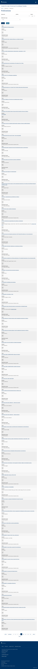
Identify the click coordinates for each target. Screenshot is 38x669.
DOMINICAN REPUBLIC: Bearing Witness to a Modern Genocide (12, 39)
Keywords (3, 14)
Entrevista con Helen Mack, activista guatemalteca (10, 523)
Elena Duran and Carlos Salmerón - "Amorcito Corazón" (11, 402)
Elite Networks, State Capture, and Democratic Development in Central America (15, 426)
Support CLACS (11, 646)
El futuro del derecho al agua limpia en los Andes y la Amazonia (12, 220)
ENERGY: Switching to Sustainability (8, 486)
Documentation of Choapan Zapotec (8, 27)
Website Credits (4, 656)
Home (2, 8)
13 (30, 634)
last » (20, 636)
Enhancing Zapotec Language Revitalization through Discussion (12, 498)
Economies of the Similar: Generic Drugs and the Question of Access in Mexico (15, 111)
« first (6, 634)
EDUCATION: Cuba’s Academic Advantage (9, 208)
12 (28, 634)
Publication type (4, 17)
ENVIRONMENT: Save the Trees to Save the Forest (10, 559)
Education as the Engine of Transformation (9, 171)
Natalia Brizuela (13, 309)
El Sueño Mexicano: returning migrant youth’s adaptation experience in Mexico (15, 318)
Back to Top (35, 667)
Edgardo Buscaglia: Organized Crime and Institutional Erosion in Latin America (15, 147)
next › (34, 634)
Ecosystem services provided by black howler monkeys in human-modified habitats (16, 123)
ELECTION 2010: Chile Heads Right (8, 378)
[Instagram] (7, 645)
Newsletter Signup (18, 646)
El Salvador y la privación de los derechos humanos (10, 270)
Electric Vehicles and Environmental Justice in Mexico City (11, 390)
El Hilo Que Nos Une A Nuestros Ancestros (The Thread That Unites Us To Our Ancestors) (17, 234)
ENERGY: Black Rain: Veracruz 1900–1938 (9, 474)
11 (26, 634)
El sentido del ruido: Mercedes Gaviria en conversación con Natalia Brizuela (14, 306)
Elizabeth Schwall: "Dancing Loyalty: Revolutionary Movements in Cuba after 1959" (15, 438)
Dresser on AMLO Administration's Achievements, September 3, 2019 (13, 51)
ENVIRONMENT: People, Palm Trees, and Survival (10, 535)
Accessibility (3, 662)
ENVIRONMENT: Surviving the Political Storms (9, 571)
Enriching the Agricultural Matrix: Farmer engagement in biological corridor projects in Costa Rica (18, 510)
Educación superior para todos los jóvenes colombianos (11, 159)
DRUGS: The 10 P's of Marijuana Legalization (9, 75)
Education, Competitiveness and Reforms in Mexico (10, 196)
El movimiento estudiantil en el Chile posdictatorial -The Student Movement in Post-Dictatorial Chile (18, 258)
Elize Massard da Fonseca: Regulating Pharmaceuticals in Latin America (14, 450)
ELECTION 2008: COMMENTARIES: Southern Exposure (11, 366)
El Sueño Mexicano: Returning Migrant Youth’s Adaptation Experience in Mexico (15, 330)
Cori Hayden (4, 114)
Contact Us (6, 646)
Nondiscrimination (4, 663)
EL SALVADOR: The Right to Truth (7, 294)
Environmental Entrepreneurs (7, 595)
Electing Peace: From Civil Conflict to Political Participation (11, 342)
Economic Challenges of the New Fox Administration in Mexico (12, 99)
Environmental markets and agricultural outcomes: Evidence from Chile (13, 607)
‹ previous (10, 634)
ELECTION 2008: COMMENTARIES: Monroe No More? (11, 354)
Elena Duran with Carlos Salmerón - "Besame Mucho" (11, 414)
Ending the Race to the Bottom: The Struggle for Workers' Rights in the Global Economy (17, 462)
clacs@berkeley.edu (5, 654)
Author (17, 14)
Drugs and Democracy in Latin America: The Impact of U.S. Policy (12, 63)
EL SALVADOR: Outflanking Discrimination (9, 282)
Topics (31, 14)
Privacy (2, 664)
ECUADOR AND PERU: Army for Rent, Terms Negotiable (11, 135)
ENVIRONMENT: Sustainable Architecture (9, 583)
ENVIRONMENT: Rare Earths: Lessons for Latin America (11, 547)
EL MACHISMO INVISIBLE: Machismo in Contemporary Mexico (12, 246)
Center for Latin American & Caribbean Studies (14, 6)
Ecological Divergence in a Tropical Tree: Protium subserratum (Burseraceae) (15, 87)
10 (23, 634)
